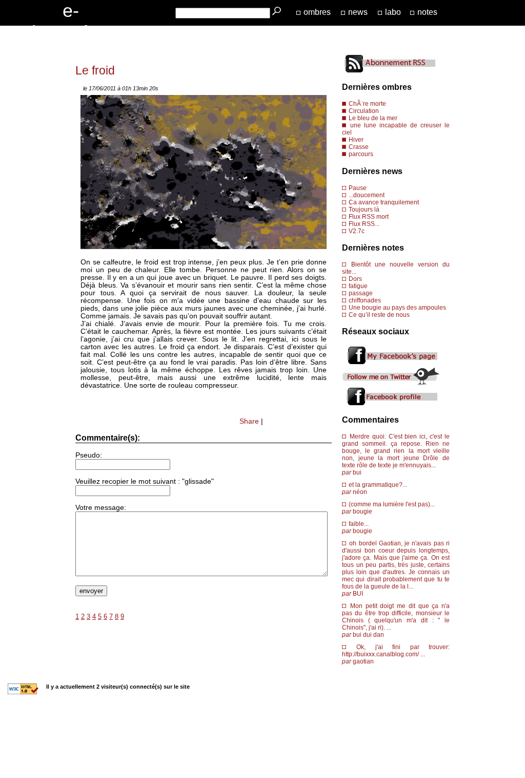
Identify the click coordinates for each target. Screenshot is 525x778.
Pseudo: (88, 455)
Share (249, 421)
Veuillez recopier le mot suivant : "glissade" (144, 481)
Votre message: (100, 507)
